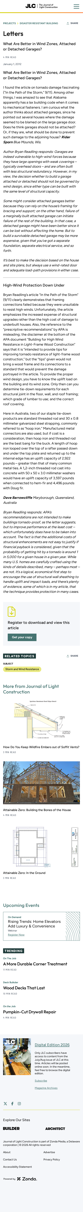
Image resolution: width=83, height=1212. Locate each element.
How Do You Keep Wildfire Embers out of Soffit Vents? (41, 747)
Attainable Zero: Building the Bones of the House (37, 810)
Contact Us (10, 1159)
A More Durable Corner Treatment (35, 964)
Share (74, 23)
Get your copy (22, 637)
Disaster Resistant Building (39, 23)
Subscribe (41, 1080)
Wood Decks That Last (24, 988)
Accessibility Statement (17, 1166)
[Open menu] (76, 6)
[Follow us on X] (5, 1103)
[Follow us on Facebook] (12, 1103)
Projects (9, 23)
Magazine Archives (46, 1088)
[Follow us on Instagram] (19, 1103)
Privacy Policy (51, 1159)
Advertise (49, 1152)
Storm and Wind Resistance (22, 669)
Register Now (16, 934)
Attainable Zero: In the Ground (24, 873)
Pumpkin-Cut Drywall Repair (29, 1011)
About (6, 1152)
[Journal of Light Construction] (41, 6)
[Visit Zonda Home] (20, 1178)
